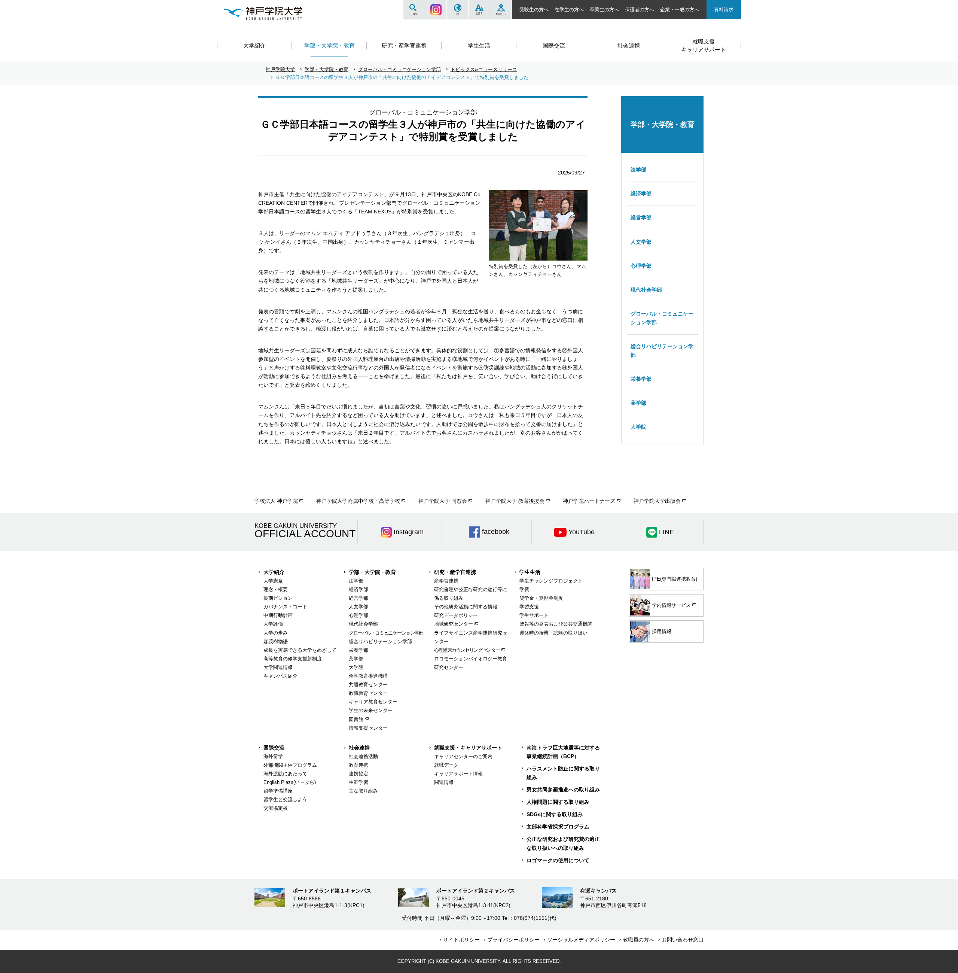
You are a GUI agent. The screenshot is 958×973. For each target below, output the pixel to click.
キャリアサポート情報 (458, 773)
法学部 (638, 170)
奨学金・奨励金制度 (541, 598)
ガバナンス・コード (285, 606)
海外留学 (273, 756)
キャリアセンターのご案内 (463, 756)
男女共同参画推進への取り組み (563, 790)
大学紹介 (273, 572)
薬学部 (638, 403)
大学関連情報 (278, 667)
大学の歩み (275, 633)
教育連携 (358, 765)
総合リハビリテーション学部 (662, 350)
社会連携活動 (363, 756)
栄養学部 (641, 379)
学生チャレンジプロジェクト (551, 581)
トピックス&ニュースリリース (484, 69)
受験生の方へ (534, 9)
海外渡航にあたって (285, 773)
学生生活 (529, 572)
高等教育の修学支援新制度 (292, 659)
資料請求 (723, 9)
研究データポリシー (456, 615)
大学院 (638, 427)
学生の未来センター (371, 710)
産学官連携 (446, 581)
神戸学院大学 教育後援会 (514, 501)
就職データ (446, 765)
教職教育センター (368, 693)
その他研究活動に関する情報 (465, 606)
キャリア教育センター (373, 702)
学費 (524, 589)
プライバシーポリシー (513, 940)
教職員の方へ (638, 940)
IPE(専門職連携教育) (674, 579)
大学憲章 (273, 581)
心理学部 (641, 266)
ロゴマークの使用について (558, 860)
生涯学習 (358, 782)
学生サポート (534, 615)
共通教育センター (368, 684)
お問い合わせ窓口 (683, 940)
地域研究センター (453, 624)
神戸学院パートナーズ (589, 501)
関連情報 (444, 782)
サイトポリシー (461, 940)
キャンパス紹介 (280, 676)
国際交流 (273, 748)
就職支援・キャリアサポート (468, 748)
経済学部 (641, 194)
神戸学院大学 (280, 69)
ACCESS (501, 9)
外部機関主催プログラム (290, 765)
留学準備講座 (278, 791)
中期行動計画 (278, 615)
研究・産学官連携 (455, 572)
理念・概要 (275, 589)
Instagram (435, 9)
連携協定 (358, 773)
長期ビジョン (278, 598)
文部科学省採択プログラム (558, 827)
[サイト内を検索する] (414, 9)
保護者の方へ (639, 9)
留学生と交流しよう (285, 799)
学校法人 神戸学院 (276, 501)
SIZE (479, 9)
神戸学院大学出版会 (657, 501)
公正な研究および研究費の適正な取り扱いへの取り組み (563, 843)
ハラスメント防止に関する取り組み (563, 773)
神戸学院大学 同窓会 (442, 501)
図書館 (356, 719)
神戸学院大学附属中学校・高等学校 (358, 501)
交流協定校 (275, 808)
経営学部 (641, 218)
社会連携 (359, 748)
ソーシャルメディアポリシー (581, 940)
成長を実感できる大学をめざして (299, 650)
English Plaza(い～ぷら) (289, 782)
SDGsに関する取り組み (555, 814)
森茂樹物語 (275, 641)
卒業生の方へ (604, 9)
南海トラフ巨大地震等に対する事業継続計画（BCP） (563, 752)
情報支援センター (368, 728)
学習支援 (529, 606)
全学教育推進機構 (368, 676)
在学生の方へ (569, 9)
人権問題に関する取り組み (558, 802)
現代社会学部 (646, 290)
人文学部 (641, 242)
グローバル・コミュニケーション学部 (399, 69)
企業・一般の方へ (679, 9)
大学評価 (273, 624)
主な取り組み (363, 791)
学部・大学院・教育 (326, 69)
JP (457, 9)
